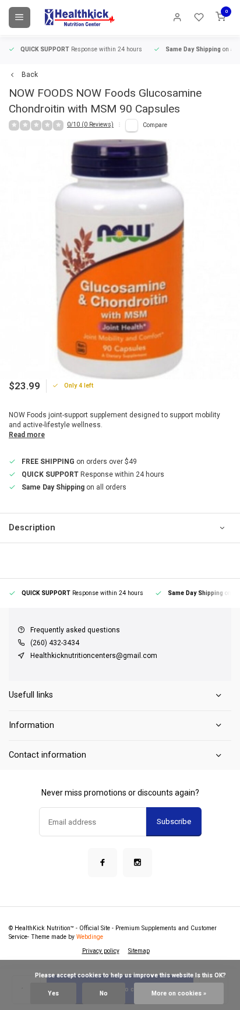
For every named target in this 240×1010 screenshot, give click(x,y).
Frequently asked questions (75, 630)
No (104, 993)
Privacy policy (100, 951)
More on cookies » (178, 993)
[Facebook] (102, 862)
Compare (155, 125)
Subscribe (174, 821)
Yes (53, 993)
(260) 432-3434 (54, 643)
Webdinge (89, 937)
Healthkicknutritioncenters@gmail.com (93, 656)
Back (30, 75)
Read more (27, 435)
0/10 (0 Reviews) (90, 124)
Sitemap (139, 951)
